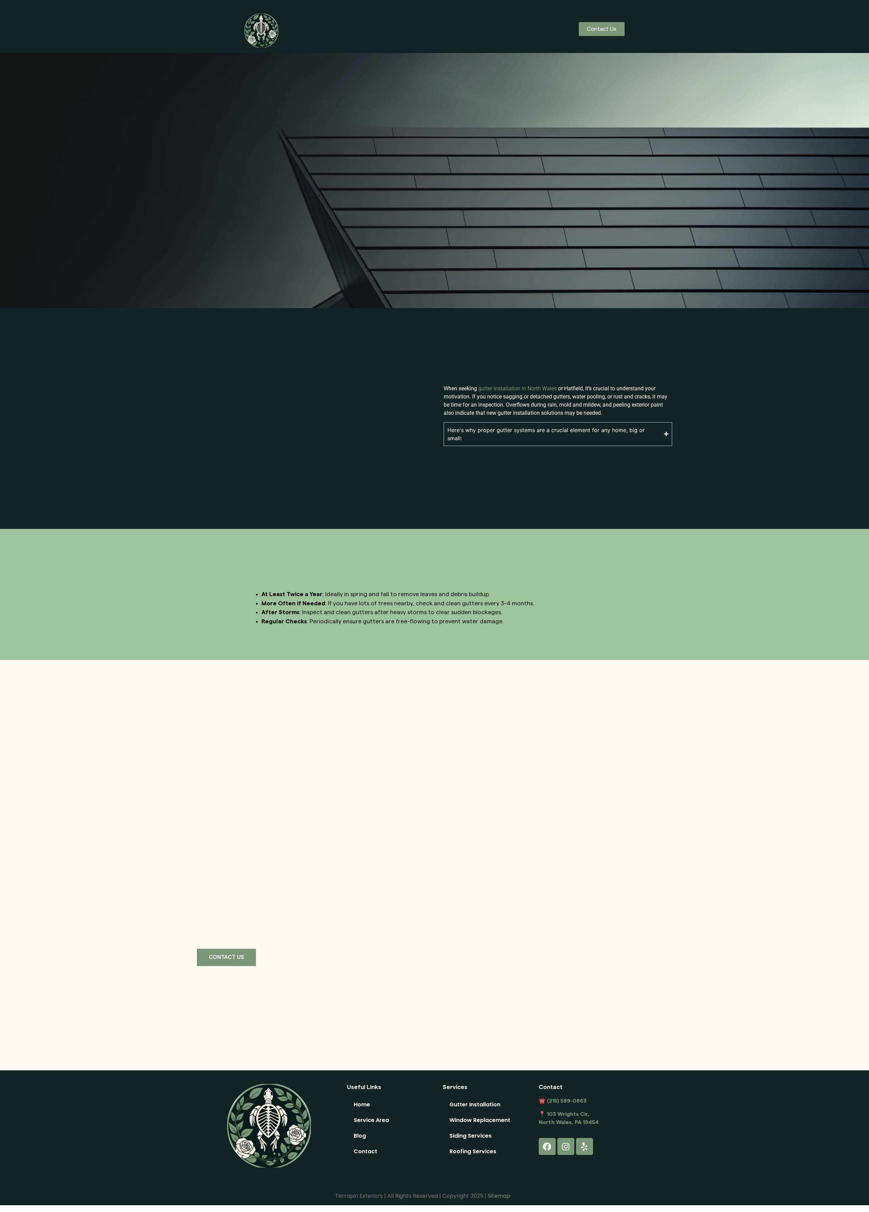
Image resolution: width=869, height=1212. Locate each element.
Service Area (371, 1120)
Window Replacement (479, 1120)
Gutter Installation (474, 1104)
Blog (360, 1136)
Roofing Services (472, 1151)
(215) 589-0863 (566, 1101)
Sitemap (499, 1196)
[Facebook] (547, 1146)
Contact (365, 1151)
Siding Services (470, 1136)
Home (362, 1104)
